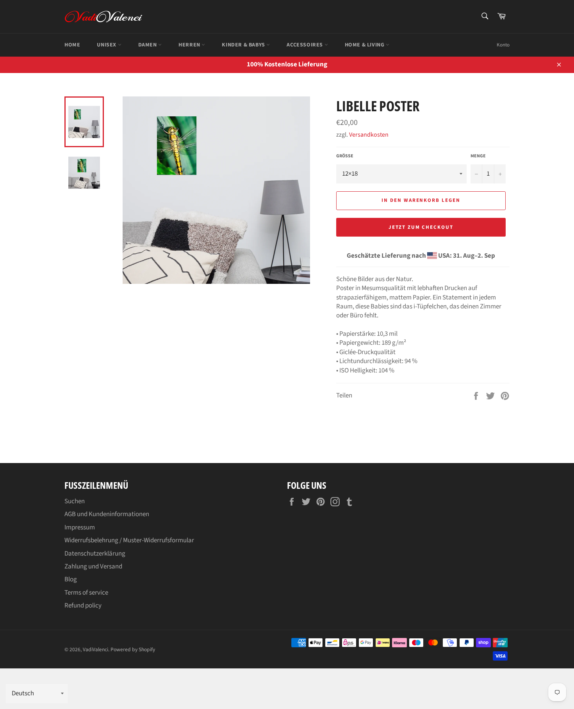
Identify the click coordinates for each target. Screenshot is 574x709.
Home (72, 45)
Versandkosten (369, 134)
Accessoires (305, 45)
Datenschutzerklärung (94, 553)
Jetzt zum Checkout (421, 227)
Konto (503, 44)
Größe (344, 156)
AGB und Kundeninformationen (106, 514)
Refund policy (83, 605)
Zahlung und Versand (93, 566)
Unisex (107, 45)
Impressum (79, 527)
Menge (478, 156)
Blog (70, 579)
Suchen (74, 501)
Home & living (365, 45)
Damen (148, 45)
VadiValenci (95, 649)
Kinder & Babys (244, 45)
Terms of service (86, 592)
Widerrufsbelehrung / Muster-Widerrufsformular (129, 540)
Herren (189, 45)
